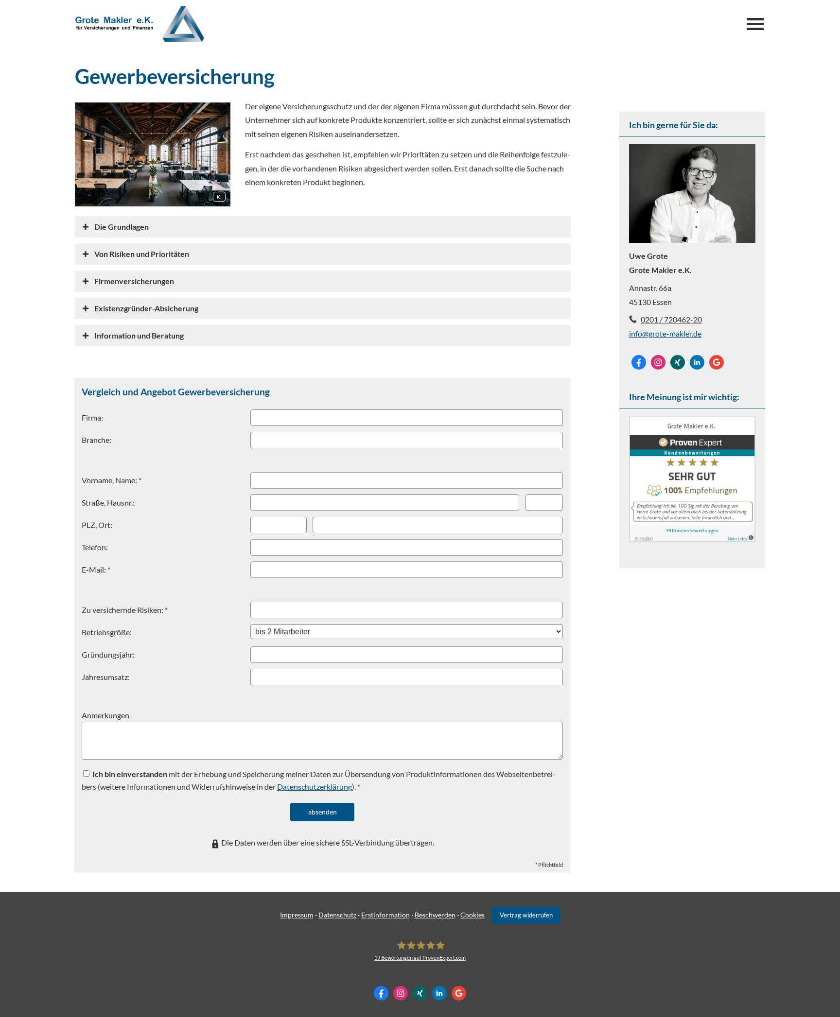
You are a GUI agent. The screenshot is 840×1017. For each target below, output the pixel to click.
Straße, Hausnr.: (108, 502)
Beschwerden (435, 915)
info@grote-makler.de (665, 333)
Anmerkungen (105, 715)
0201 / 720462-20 (671, 319)
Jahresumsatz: (106, 676)
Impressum (297, 915)
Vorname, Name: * (111, 480)
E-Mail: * (96, 569)
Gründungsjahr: (108, 654)
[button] (121, 226)
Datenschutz (337, 915)
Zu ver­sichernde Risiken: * (125, 609)
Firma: (92, 417)
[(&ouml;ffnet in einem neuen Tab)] (692, 538)
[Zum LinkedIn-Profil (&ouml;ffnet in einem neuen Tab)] (697, 362)
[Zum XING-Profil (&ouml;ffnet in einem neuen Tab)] (677, 362)
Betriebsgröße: (107, 632)
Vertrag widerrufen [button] (526, 915)
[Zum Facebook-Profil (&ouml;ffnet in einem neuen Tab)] (638, 362)
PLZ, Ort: (97, 524)
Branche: (96, 439)
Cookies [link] (472, 915)
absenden (322, 812)
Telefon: (95, 547)
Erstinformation (385, 915)
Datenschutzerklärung (314, 786)
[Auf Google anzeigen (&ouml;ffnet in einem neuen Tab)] (716, 362)
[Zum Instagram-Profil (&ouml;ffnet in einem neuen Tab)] (658, 362)
